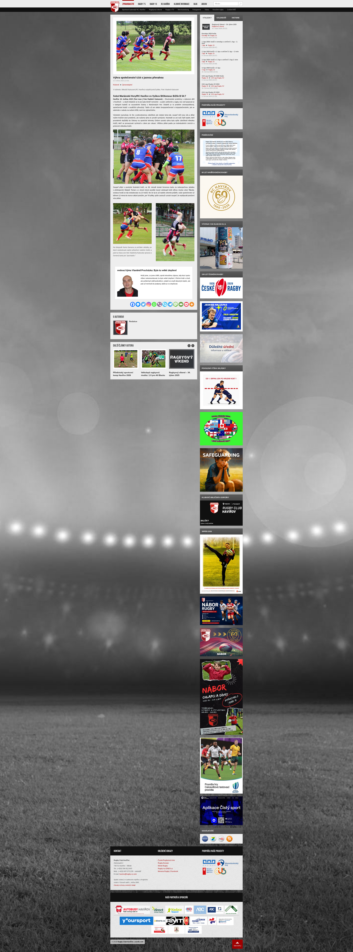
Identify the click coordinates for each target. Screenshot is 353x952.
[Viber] (159, 304)
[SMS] (175, 304)
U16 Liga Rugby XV (217, 86)
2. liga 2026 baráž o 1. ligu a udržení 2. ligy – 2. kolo (220, 51)
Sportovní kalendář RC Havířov (133, 10)
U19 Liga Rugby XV (217, 78)
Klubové (116, 85)
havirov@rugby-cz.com (128, 874)
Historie (236, 18)
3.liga (203, 61)
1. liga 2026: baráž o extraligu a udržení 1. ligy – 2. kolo (220, 42)
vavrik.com (139, 942)
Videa (207, 10)
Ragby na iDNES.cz (165, 869)
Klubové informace (181, 4)
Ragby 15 (153, 4)
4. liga (204, 70)
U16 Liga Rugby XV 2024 (210, 84)
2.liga (203, 53)
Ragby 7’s (142, 4)
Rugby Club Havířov (125, 942)
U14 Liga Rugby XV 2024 (210, 92)
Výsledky (207, 18)
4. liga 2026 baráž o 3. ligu (211, 68)
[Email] (181, 304)
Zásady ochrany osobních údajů (124, 885)
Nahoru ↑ (237, 944)
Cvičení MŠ (231, 10)
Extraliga (205, 35)
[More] (191, 304)
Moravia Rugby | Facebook (168, 871)
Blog (195, 4)
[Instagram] (148, 304)
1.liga (203, 45)
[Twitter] (143, 304)
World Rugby (163, 866)
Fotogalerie (196, 10)
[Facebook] (132, 304)
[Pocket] (186, 304)
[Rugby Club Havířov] (114, 12)
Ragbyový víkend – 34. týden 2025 (224, 24)
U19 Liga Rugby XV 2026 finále (213, 76)
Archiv (204, 4)
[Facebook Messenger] (138, 304)
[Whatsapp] (154, 304)
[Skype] (164, 304)
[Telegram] (170, 304)
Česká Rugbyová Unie (166, 860)
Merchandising (183, 10)
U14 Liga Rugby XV (217, 94)
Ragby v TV (169, 10)
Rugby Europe (163, 863)
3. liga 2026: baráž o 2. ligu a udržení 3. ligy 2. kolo (220, 59)
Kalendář (221, 18)
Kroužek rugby (218, 10)
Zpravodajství (128, 4)
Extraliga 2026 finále (209, 33)
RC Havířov (165, 4)
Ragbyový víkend (155, 10)
